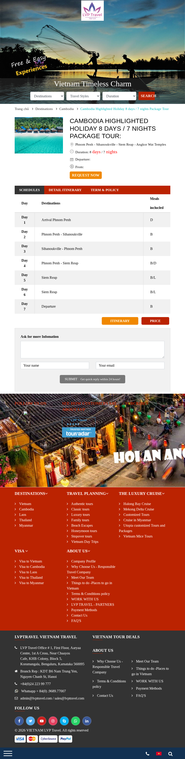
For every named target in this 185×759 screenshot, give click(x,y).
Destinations (44, 109)
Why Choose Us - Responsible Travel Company (107, 666)
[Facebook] (19, 720)
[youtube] (41, 720)
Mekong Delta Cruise (138, 509)
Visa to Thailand (30, 577)
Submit (92, 379)
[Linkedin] (86, 720)
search (148, 96)
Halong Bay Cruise (137, 504)
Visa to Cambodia (31, 567)
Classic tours (79, 509)
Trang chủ (22, 109)
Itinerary (120, 321)
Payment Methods (83, 610)
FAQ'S (75, 621)
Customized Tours (136, 515)
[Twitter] (30, 720)
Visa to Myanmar (31, 583)
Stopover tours (81, 536)
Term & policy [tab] (105, 190)
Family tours (79, 520)
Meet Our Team (82, 577)
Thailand (25, 520)
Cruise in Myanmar (137, 520)
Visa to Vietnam (30, 561)
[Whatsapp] (75, 720)
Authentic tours (81, 504)
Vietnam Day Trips (84, 542)
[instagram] (53, 720)
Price (155, 321)
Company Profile (83, 561)
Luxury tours (80, 515)
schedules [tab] (29, 190)
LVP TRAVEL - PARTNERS (92, 604)
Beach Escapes (81, 525)
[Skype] (64, 720)
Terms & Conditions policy (90, 594)
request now (85, 175)
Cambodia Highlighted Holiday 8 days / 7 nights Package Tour (124, 109)
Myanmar (25, 525)
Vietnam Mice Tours (138, 536)
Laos (22, 515)
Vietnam (24, 504)
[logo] (92, 10)
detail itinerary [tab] (65, 190)
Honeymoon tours (83, 531)
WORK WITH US (84, 599)
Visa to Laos (27, 572)
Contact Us (78, 615)
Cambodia (66, 109)
